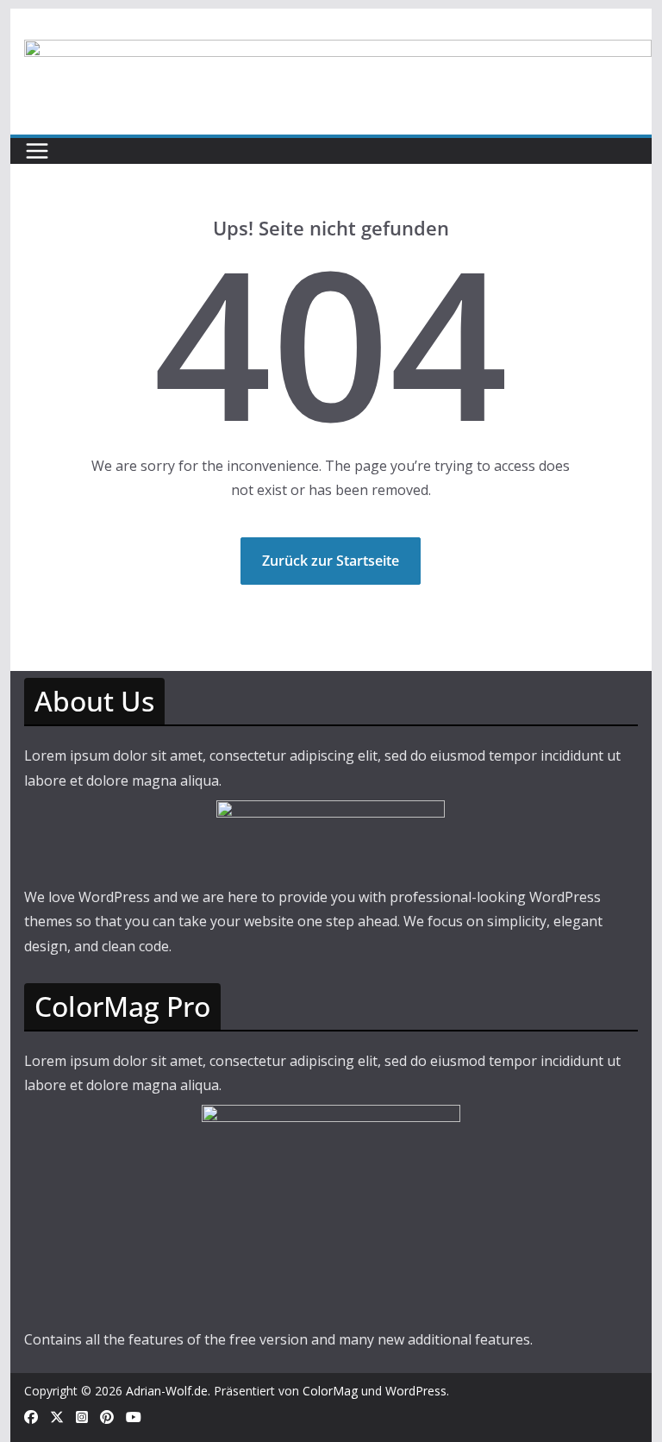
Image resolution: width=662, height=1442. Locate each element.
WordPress (416, 1390)
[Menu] (37, 151)
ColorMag (330, 1390)
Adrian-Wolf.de (167, 1390)
